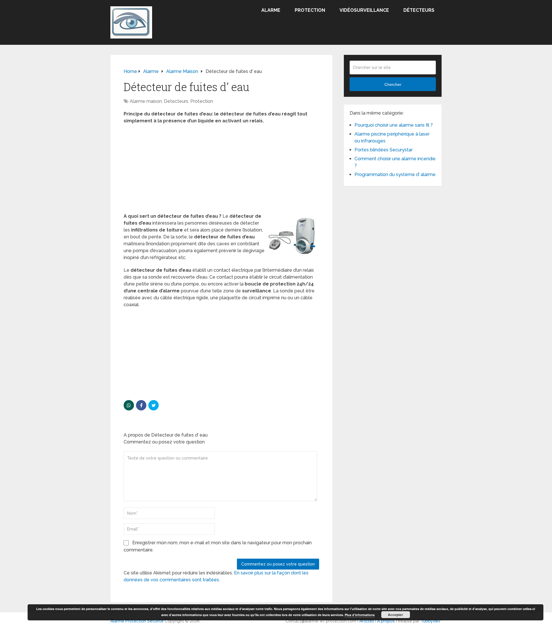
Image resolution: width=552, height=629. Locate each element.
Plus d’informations (360, 615)
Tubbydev (430, 621)
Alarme (270, 10)
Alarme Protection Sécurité (137, 621)
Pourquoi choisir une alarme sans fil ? (393, 125)
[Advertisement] (221, 170)
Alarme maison (146, 101)
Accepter (395, 614)
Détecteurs (418, 10)
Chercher (392, 84)
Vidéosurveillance (364, 10)
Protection (310, 10)
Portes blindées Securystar (383, 150)
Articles (366, 621)
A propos (386, 621)
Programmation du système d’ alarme (395, 174)
